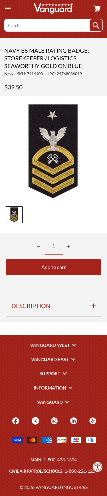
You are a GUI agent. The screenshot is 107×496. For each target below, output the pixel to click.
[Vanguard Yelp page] (92, 420)
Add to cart (53, 267)
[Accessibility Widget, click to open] (97, 466)
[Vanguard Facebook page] (15, 420)
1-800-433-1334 (60, 459)
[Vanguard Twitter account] (34, 420)
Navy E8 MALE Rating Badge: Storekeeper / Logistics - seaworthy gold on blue (46, 58)
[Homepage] (54, 8)
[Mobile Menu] (7, 8)
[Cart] (97, 8)
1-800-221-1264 (81, 471)
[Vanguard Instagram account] (53, 420)
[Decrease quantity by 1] (39, 246)
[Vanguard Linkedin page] (73, 420)
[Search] (96, 25)
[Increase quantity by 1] (69, 246)
